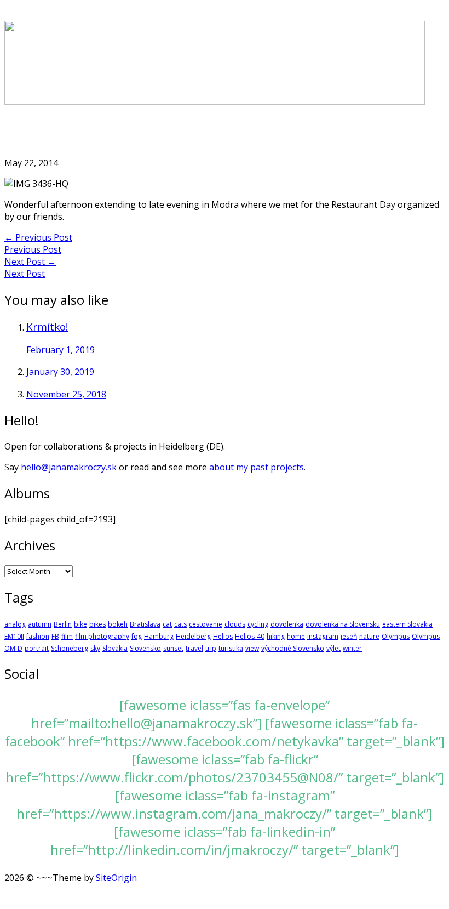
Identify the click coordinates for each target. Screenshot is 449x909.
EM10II (14, 636)
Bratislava (145, 624)
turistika (230, 648)
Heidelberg (193, 636)
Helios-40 (249, 636)
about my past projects (256, 467)
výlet (333, 648)
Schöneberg (69, 648)
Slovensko (145, 648)
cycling (257, 624)
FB (55, 636)
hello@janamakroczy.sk (69, 467)
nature (369, 636)
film (67, 636)
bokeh (118, 624)
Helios (223, 636)
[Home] (214, 101)
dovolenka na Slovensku (343, 624)
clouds (235, 624)
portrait (37, 648)
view (252, 648)
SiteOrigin (116, 878)
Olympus (396, 636)
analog (15, 624)
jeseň (349, 636)
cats (180, 624)
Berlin (63, 624)
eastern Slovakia (407, 624)
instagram (322, 636)
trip (210, 648)
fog (136, 636)
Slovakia (115, 648)
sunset (173, 648)
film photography (102, 636)
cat (167, 624)
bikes (97, 624)
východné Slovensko (292, 648)
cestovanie (205, 624)
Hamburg (159, 636)
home (296, 636)
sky (95, 648)
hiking (276, 636)
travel (194, 648)
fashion (37, 636)
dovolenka (286, 624)
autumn (39, 624)
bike (80, 624)
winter (352, 648)
